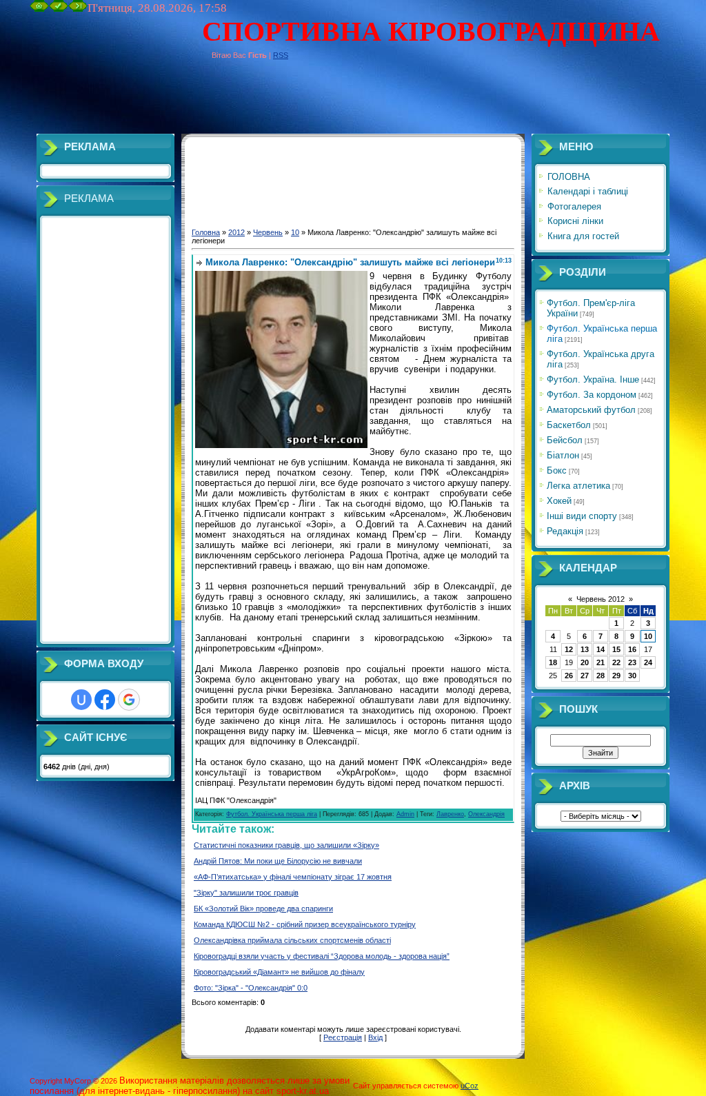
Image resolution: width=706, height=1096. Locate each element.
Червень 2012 (600, 599)
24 (648, 662)
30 (632, 675)
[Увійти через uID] (81, 699)
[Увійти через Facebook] (104, 699)
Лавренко (450, 814)
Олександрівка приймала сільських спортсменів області (292, 940)
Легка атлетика (578, 485)
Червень (268, 232)
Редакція (565, 531)
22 (616, 662)
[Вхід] (78, 9)
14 (600, 649)
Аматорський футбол (591, 410)
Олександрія (486, 814)
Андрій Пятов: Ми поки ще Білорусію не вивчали (278, 861)
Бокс (557, 470)
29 (616, 675)
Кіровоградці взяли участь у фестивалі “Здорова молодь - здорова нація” (322, 956)
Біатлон (563, 455)
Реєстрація (342, 1037)
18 (553, 662)
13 (585, 649)
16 (632, 649)
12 (569, 649)
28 (600, 675)
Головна (206, 232)
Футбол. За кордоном (591, 394)
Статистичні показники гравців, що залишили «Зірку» (286, 845)
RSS (280, 55)
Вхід (375, 1037)
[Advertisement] (281, 103)
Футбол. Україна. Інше (593, 379)
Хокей (559, 501)
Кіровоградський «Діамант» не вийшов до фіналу (279, 972)
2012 (236, 232)
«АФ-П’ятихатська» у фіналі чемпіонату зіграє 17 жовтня (293, 877)
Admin (405, 814)
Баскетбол (569, 425)
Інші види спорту (582, 516)
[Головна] (39, 9)
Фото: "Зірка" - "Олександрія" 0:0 (250, 988)
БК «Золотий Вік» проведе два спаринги (263, 908)
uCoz (469, 1086)
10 (295, 232)
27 (585, 675)
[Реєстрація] (58, 9)
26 (569, 675)
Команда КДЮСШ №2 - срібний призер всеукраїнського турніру (305, 924)
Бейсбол (565, 440)
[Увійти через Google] (129, 700)
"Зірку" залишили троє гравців (246, 893)
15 (616, 649)
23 (632, 662)
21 (600, 662)
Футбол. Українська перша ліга (271, 814)
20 (585, 662)
